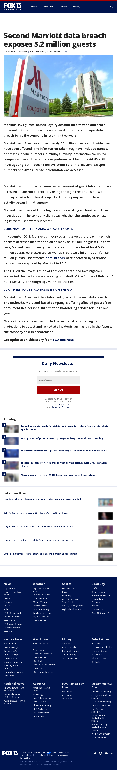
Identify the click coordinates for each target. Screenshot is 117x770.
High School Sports (71, 609)
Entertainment (101, 639)
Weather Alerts (40, 605)
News (7, 584)
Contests (95, 661)
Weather (39, 584)
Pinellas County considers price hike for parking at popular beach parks (38, 540)
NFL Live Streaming (101, 691)
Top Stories (9, 588)
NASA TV (37, 668)
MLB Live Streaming (101, 701)
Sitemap (8, 631)
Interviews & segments (68, 696)
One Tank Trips (11, 654)
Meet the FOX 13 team (41, 689)
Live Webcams (40, 598)
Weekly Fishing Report (73, 605)
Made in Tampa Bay (14, 661)
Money (66, 639)
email (112, 753)
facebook (89, 753)
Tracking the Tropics (43, 613)
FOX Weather (39, 620)
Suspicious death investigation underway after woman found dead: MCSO (64, 450)
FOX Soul (37, 661)
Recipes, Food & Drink (12, 667)
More (76, 6)
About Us (39, 683)
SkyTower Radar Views (41, 589)
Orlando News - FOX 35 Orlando (14, 689)
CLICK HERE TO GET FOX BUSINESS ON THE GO (38, 289)
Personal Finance (70, 650)
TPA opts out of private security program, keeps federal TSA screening (62, 438)
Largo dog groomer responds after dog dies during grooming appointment (40, 553)
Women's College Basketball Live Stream (100, 727)
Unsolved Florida (12, 616)
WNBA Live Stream (100, 733)
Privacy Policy (62, 404)
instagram (100, 753)
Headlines (96, 643)
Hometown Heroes (100, 595)
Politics (7, 609)
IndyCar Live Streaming (97, 710)
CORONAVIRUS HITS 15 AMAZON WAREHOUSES (38, 229)
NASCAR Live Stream (101, 705)
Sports (66, 584)
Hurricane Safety (41, 609)
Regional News (14, 683)
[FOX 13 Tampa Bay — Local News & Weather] (14, 6)
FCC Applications (41, 712)
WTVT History (39, 701)
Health (7, 605)
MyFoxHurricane (41, 616)
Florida (7, 598)
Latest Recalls (69, 647)
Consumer (22, 51)
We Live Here (13, 639)
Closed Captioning (42, 705)
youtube (106, 753)
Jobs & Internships (42, 697)
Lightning (66, 595)
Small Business (69, 658)
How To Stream (41, 643)
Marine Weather (41, 602)
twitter (94, 753)
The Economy (69, 654)
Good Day (98, 584)
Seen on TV (9, 620)
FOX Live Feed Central (44, 664)
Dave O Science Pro (101, 613)
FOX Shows (97, 654)
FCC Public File (40, 709)
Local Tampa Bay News (12, 593)
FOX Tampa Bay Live (43, 672)
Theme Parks (10, 658)
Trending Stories (99, 650)
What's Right (10, 643)
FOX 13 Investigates (13, 613)
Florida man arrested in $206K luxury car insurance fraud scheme (59, 475)
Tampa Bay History (13, 672)
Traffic (94, 588)
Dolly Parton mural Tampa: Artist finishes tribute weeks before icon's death (40, 526)
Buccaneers (68, 588)
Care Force (9, 675)
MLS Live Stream (99, 737)
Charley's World (99, 591)
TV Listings (38, 694)
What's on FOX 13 (100, 658)
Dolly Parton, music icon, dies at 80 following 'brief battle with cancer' (37, 512)
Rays (64, 591)
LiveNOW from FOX (42, 653)
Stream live (67, 691)
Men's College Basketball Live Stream (98, 718)
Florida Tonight (11, 647)
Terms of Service (60, 407)
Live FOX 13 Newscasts (39, 648)
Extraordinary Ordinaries (98, 600)
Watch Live (40, 639)
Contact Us (38, 716)
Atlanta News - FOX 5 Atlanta (14, 702)
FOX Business (9, 51)
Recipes (95, 605)
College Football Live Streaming (101, 696)
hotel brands (55, 258)
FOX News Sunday (13, 624)
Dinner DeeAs (10, 650)
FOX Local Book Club (101, 647)
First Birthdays (98, 609)
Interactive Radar (41, 594)
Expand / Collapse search (111, 6)
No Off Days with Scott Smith (70, 600)
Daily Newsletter (12, 627)
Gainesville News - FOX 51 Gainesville (13, 695)
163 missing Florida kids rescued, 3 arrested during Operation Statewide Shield (42, 499)
